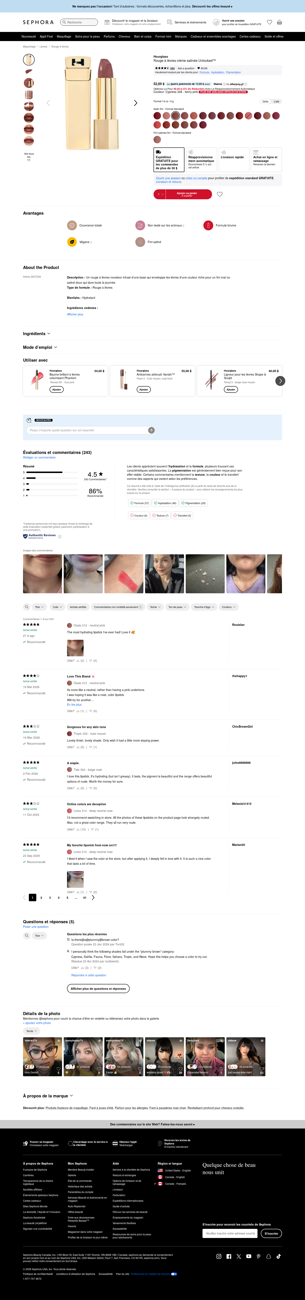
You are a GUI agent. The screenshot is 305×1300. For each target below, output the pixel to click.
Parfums (109, 36)
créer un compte (196, 178)
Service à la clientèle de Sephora (131, 1169)
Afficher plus (75, 314)
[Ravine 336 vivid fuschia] (276, 115)
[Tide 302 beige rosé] (157, 139)
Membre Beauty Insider (81, 1169)
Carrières (28, 1175)
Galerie (72, 1175)
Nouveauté (29, 36)
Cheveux (124, 36)
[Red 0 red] (157, 115)
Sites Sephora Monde (35, 1206)
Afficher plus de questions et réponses (98, 988)
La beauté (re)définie (35, 1223)
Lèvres (43, 46)
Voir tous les (29, 157)
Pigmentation (233, 72)
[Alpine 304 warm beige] (166, 115)
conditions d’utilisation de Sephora (75, 1274)
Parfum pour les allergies (131, 1108)
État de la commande (80, 1180)
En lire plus (74, 704)
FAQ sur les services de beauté (130, 1212)
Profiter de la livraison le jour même (88, 1237)
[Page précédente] (24, 897)
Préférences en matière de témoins (150, 1274)
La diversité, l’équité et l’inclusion (41, 1212)
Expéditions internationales (128, 1200)
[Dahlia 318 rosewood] (184, 115)
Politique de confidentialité (38, 1274)
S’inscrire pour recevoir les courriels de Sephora (237, 1224)
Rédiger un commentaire (39, 457)
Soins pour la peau (87, 36)
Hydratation (217, 72)
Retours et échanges (124, 1175)
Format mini (163, 36)
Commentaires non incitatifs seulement (116, 607)
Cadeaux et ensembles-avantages (213, 36)
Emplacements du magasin (128, 1217)
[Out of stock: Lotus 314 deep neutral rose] (248, 115)
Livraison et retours (168, 182)
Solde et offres (274, 36)
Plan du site (122, 1274)
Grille (265, 101)
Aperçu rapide (36, 390)
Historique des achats (80, 1186)
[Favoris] (269, 22)
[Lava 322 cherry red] (239, 115)
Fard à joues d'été (101, 1108)
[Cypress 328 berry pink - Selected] (175, 115)
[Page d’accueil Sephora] (38, 22)
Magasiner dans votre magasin (85, 1231)
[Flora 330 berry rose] (212, 115)
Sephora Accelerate (34, 1217)
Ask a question (186, 68)
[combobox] (79, 22)
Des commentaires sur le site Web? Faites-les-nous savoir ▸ (152, 1124)
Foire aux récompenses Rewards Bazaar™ (81, 1219)
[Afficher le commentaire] (42, 573)
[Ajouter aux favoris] (219, 194)
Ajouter (56, 389)
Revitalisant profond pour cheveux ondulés (216, 1108)
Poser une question (36, 926)
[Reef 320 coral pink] (157, 124)
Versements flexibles (124, 1223)
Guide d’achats (121, 1206)
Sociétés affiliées (32, 1189)
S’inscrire (271, 1233)
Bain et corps (142, 36)
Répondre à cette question (88, 975)
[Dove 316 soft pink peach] (193, 115)
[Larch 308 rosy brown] (230, 115)
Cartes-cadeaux (250, 36)
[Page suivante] (93, 897)
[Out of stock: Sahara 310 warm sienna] (175, 124)
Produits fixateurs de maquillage (67, 1108)
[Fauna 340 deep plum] (202, 115)
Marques (181, 36)
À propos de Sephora (35, 1169)
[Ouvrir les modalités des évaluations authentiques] (59, 536)
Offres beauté (75, 1212)
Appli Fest (46, 36)
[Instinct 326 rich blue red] (221, 115)
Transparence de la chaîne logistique (38, 1182)
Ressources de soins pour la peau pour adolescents (132, 1235)
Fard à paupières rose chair (167, 1108)
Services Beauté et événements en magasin (87, 1199)
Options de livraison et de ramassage (127, 1182)
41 (85, 897)
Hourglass (161, 56)
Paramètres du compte (80, 1192)
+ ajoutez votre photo (37, 1023)
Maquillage (64, 36)
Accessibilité (120, 1228)
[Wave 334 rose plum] (202, 124)
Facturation (119, 1195)
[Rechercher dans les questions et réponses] (26, 935)
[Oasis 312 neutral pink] (266, 115)
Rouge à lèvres (60, 46)
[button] (224, 84)
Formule (204, 72)
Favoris (72, 1226)
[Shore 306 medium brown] (184, 124)
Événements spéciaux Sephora (40, 1195)
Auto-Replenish (76, 1206)
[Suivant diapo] (135, 103)
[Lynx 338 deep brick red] (257, 115)
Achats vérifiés (78, 607)
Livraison (118, 1189)
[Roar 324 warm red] (166, 124)
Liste (276, 101)
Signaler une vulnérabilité (37, 1228)
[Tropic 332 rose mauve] (193, 124)
